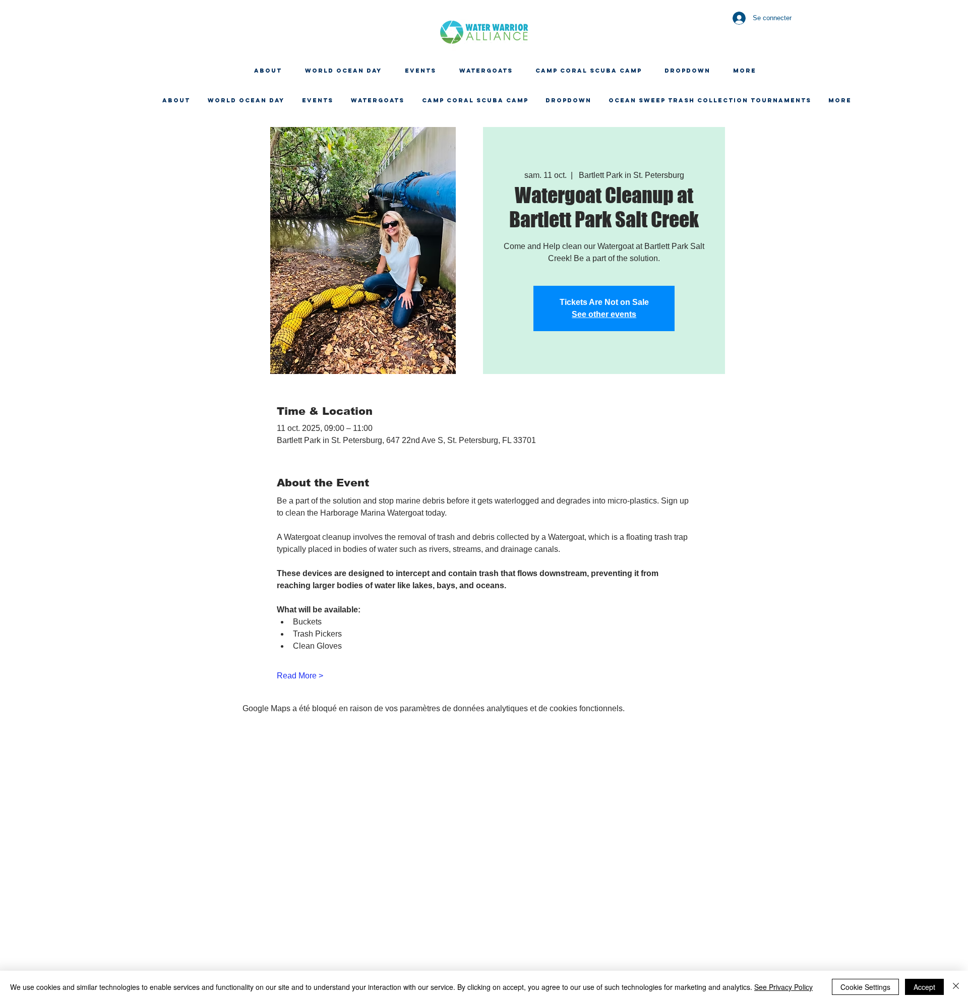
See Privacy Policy (783, 987)
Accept (924, 987)
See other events (604, 314)
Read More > (300, 675)
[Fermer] (956, 987)
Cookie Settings (865, 987)
